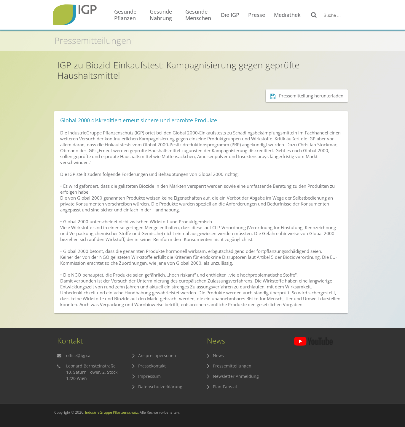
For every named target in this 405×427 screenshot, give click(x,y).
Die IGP (230, 14)
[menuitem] (129, 15)
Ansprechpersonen (157, 355)
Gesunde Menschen (198, 15)
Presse (256, 14)
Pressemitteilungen (92, 40)
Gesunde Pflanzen (125, 15)
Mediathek (287, 14)
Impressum (149, 376)
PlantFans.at (225, 386)
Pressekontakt (152, 366)
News (218, 355)
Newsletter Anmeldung (236, 376)
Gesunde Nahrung (161, 15)
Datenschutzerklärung (160, 386)
